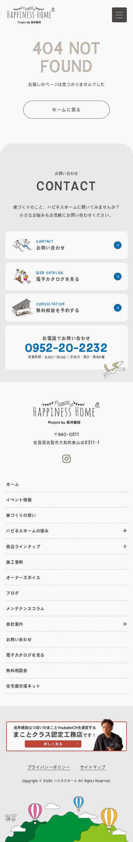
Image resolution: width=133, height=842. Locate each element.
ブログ (12, 593)
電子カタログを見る (25, 655)
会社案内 (14, 624)
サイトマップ (93, 767)
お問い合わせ (19, 639)
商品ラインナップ (23, 546)
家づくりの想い (21, 515)
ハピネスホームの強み (27, 530)
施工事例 (14, 562)
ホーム (12, 484)
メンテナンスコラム (25, 608)
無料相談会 (17, 670)
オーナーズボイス (23, 577)
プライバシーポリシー (49, 767)
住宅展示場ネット (23, 686)
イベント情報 (19, 499)
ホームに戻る (66, 109)
